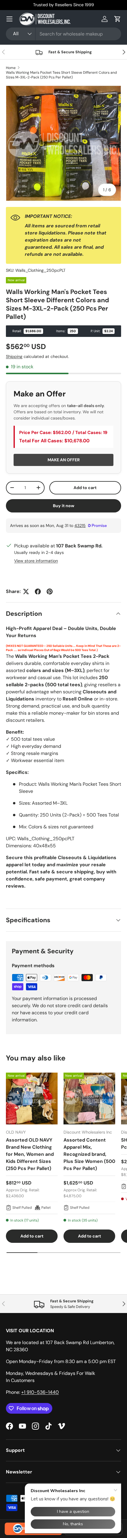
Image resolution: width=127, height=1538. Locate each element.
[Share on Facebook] (38, 591)
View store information (36, 560)
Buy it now (63, 505)
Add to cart (85, 487)
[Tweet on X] (26, 591)
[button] (117, 18)
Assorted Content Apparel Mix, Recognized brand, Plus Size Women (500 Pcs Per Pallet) (89, 1154)
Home (11, 67)
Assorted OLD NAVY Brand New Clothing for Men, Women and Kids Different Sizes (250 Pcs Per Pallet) (30, 1154)
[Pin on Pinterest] (50, 591)
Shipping (14, 356)
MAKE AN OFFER (64, 459)
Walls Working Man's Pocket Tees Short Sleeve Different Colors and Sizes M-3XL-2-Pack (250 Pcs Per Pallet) (61, 75)
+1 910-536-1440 (40, 1392)
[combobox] (63, 34)
